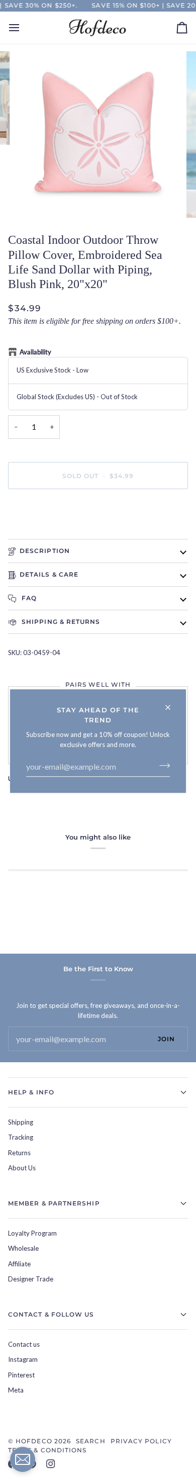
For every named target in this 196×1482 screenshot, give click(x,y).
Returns (19, 1153)
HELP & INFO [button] (31, 1092)
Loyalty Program (32, 1233)
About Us (22, 1168)
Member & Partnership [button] (54, 1203)
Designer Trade (30, 1279)
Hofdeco (34, 1441)
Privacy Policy (141, 1441)
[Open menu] (23, 28)
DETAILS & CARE (49, 574)
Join (166, 1039)
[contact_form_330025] (22, 1459)
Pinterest (21, 1375)
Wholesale (23, 1248)
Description (45, 550)
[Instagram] (50, 1463)
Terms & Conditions (47, 1450)
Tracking (20, 1137)
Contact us (24, 1344)
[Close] (172, 703)
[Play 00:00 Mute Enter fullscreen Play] (98, 134)
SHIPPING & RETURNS (60, 621)
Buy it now (98, 510)
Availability (35, 352)
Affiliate (19, 1264)
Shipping (20, 1122)
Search (90, 1441)
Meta (16, 1390)
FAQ (28, 598)
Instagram (23, 1359)
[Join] (161, 765)
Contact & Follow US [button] (51, 1314)
